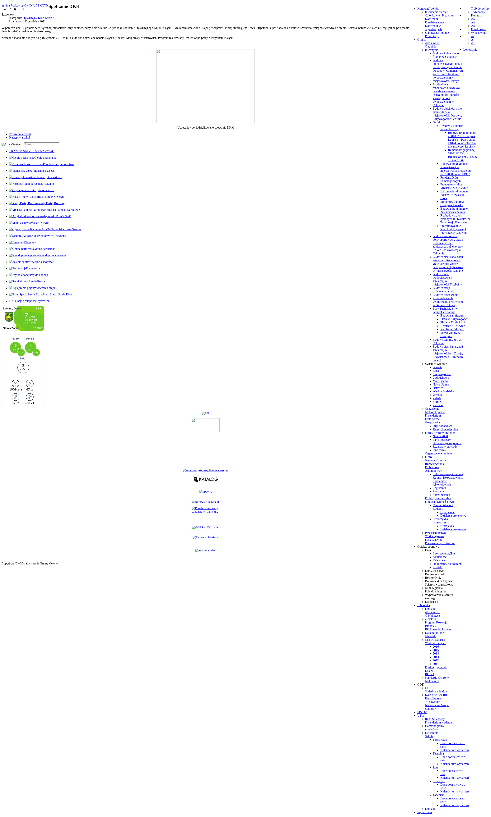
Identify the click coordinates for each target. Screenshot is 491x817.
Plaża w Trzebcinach (452, 322)
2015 (436, 650)
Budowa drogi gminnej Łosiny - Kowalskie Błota (454, 195)
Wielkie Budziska (443, 391)
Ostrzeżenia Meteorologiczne (435, 410)
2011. (436, 663)
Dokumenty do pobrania (447, 563)
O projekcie (447, 512)
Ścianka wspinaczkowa (439, 584)
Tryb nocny (478, 12)
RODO (429, 674)
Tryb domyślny (480, 8)
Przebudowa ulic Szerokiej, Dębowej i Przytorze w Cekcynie (453, 229)
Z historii (430, 619)
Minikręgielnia (434, 588)
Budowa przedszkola (445, 294)
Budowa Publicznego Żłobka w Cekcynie (446, 55)
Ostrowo (438, 388)
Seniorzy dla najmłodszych (441, 520)
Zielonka (438, 405)
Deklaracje (431, 732)
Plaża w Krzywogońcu (454, 319)
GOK (428, 688)
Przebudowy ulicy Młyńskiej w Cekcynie (454, 186)
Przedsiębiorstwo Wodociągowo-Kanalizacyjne (435, 536)
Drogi (436, 122)
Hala (428, 550)
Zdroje (437, 401)
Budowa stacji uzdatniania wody (443, 289)
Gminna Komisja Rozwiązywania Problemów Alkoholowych (435, 465)
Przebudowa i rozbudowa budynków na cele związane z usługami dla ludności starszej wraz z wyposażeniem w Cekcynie (446, 95)
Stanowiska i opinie (437, 32)
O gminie (430, 46)
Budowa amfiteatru (452, 315)
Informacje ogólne (444, 553)
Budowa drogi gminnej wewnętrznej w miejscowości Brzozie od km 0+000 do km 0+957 (455, 169)
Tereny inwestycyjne (445, 429)
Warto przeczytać (435, 643)
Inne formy (439, 450)
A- (472, 36)
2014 (436, 653)
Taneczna (438, 794)
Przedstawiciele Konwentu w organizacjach (434, 26)
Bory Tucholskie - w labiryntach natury (445, 310)
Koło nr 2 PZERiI (436, 694)
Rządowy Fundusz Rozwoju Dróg (451, 127)
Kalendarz (439, 560)
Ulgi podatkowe (442, 425)
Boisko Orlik (433, 577)
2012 (436, 660)
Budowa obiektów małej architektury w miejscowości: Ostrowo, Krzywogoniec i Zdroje (447, 114)
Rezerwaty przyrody (445, 446)
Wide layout (478, 32)
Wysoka (437, 394)
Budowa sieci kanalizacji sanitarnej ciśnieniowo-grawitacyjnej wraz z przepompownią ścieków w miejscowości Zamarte (448, 263)
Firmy (428, 457)
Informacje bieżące (436, 12)
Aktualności (432, 43)
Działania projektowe (453, 515)
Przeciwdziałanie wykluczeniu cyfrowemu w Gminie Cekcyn (448, 302)
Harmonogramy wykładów (434, 727)
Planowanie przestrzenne (440, 543)
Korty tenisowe (434, 570)
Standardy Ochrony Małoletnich (437, 679)
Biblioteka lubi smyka (438, 629)
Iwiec (436, 370)
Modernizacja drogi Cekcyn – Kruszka (452, 203)
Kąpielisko (431, 601)
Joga (435, 767)
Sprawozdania (441, 494)
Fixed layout (478, 29)
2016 (436, 646)
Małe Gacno (440, 381)
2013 (436, 657)
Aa (473, 19)
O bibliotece (432, 615)
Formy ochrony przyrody (440, 432)
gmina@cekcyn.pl (13, 5)
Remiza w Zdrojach (452, 329)
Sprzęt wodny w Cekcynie (450, 334)
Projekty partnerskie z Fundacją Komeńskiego (439, 500)
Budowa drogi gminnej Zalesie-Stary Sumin (454, 210)
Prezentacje (432, 36)
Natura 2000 (440, 436)
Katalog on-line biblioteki (434, 634)
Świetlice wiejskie (436, 363)
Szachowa (439, 781)
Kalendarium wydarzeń (439, 722)
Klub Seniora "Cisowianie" (433, 700)
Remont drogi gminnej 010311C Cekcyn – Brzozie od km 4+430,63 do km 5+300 (463, 155)
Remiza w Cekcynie (452, 325)
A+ (473, 43)
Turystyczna (440, 739)
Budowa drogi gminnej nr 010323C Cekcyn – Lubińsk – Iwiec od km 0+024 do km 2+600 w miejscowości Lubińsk (462, 139)
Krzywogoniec (442, 374)
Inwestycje (431, 50)
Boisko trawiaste (435, 574)
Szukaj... (17, 144)
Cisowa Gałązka (435, 639)
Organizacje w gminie (438, 453)
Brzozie (437, 367)
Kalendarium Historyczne (433, 417)
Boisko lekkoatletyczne (439, 581)
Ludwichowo (441, 377)
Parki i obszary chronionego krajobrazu (447, 441)
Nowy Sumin (441, 384)
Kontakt (437, 567)
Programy (439, 491)
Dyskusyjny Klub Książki (38, 18)
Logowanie (470, 49)
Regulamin (439, 488)
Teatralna (438, 753)
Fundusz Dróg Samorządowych (450, 179)
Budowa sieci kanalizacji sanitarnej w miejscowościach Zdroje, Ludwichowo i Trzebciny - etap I (448, 353)
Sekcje (429, 736)
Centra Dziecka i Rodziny (443, 507)
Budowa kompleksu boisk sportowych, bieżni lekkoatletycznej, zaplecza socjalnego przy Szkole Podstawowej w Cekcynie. (448, 245)
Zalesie (437, 398)
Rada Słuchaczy (435, 719)
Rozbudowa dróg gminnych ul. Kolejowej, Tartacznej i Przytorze (455, 219)
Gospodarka (432, 422)
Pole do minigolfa (436, 591)
